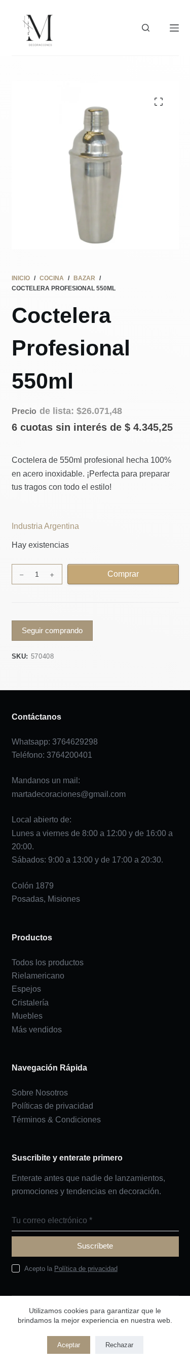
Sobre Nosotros (40, 1092)
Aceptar (68, 1345)
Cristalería (30, 1002)
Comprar (123, 574)
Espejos (26, 989)
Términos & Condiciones (56, 1119)
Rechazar (119, 1345)
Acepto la (71, 1268)
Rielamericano (38, 975)
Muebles (27, 1016)
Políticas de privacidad (52, 1106)
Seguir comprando (52, 630)
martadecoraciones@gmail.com (69, 794)
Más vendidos (37, 1029)
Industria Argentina (45, 526)
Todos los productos (48, 962)
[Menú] (174, 28)
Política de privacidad (86, 1268)
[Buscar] (145, 28)
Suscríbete (95, 1245)
